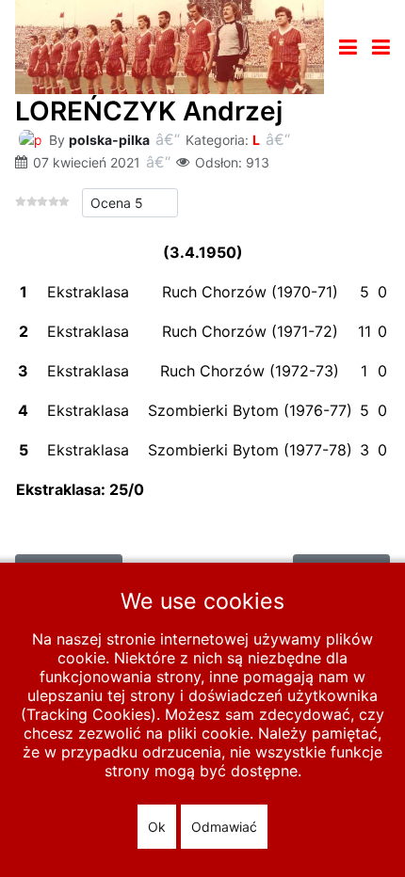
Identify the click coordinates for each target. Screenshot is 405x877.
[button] (381, 47)
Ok (157, 827)
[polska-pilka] (30, 138)
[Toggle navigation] (348, 47)
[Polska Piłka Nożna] (169, 45)
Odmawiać (224, 827)
